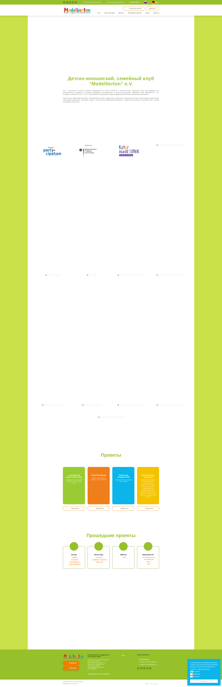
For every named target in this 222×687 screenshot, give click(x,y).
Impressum (72, 663)
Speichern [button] (204, 681)
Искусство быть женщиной (148, 476)
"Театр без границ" (98, 475)
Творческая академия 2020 (123, 476)
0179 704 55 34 (134, 2)
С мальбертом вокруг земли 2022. (74, 476)
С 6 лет (124, 557)
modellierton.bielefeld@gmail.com (115, 2)
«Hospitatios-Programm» (99, 560)
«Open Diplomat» (74, 562)
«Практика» (99, 562)
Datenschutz (73, 668)
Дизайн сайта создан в (151, 683)
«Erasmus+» (99, 557)
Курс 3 (149, 564)
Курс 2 (149, 562)
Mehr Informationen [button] (204, 669)
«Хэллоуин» (74, 560)
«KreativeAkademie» (74, 564)
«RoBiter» (75, 557)
